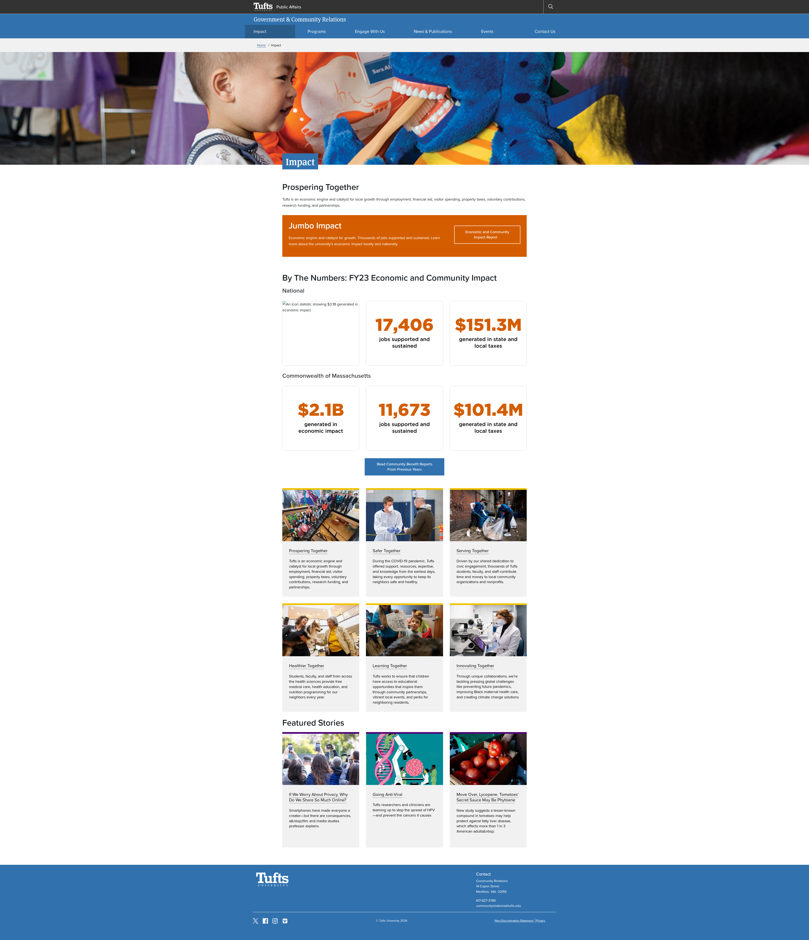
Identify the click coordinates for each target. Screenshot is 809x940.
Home (261, 45)
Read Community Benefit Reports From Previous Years (404, 466)
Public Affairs (288, 6)
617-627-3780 (486, 900)
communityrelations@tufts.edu (498, 905)
